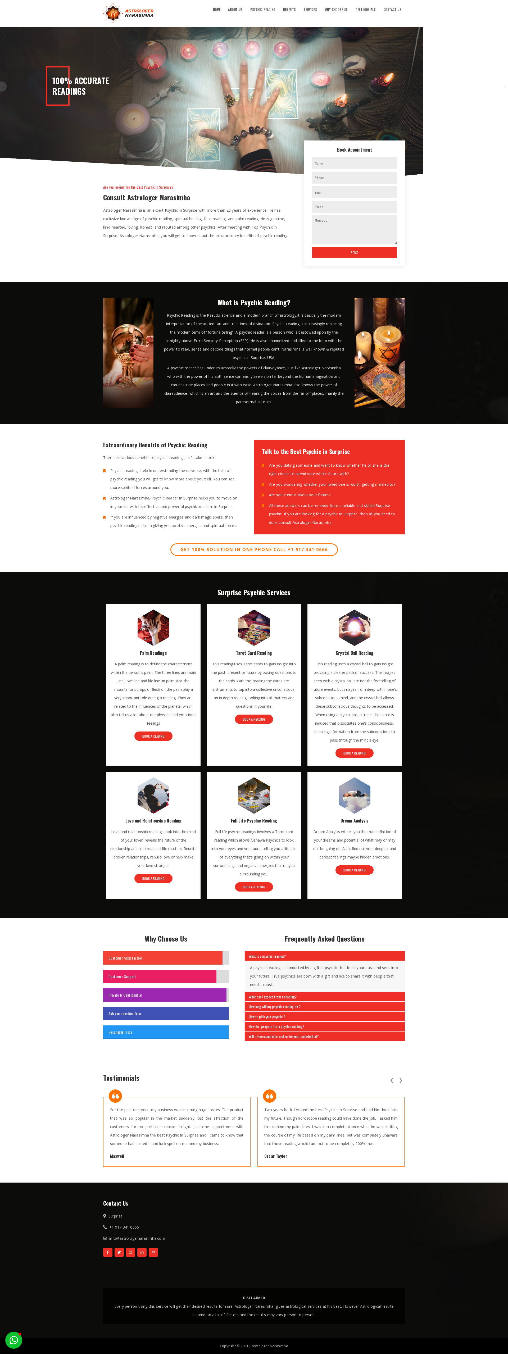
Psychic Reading (262, 9)
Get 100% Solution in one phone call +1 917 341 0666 (254, 549)
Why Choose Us (336, 9)
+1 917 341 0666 (124, 1227)
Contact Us (392, 9)
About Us (235, 9)
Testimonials (365, 9)
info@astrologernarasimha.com (137, 1238)
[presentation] (392, 1079)
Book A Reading (153, 736)
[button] (13, 1340)
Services (310, 9)
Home (217, 9)
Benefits (289, 9)
